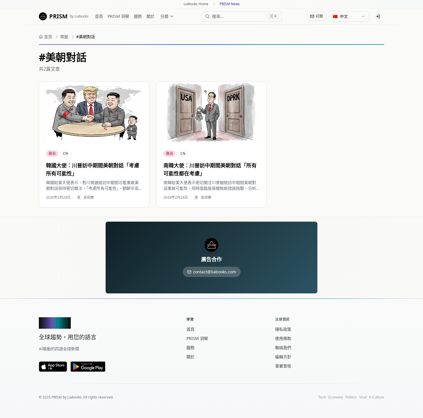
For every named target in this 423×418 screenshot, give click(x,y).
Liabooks (74, 397)
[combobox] (349, 16)
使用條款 (283, 338)
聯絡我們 (283, 347)
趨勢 (138, 16)
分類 (164, 16)
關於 (150, 16)
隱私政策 (283, 329)
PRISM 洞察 (118, 16)
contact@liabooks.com (214, 271)
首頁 (99, 16)
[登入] (377, 16)
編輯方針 (283, 356)
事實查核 (283, 366)
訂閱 (319, 16)
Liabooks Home (196, 4)
